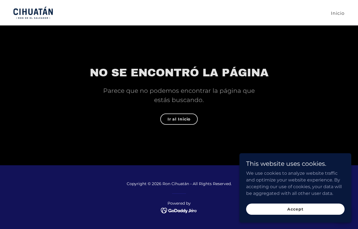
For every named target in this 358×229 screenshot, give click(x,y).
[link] (33, 12)
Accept (295, 208)
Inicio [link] (338, 13)
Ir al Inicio (179, 119)
